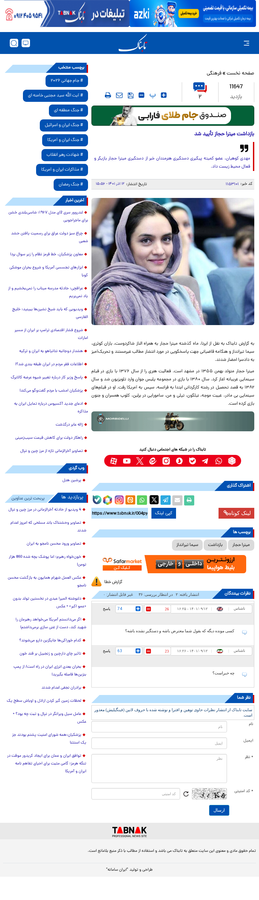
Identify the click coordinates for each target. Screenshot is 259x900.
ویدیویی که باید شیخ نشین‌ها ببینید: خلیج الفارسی (50, 313)
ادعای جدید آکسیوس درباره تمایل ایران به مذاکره (51, 408)
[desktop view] (26, 43)
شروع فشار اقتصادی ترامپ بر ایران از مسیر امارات (51, 334)
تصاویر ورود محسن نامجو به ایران (54, 544)
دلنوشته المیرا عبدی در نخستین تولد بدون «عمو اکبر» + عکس (49, 603)
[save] (130, 95)
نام (251, 724)
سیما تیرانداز (187, 545)
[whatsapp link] (218, 461)
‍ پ (152, 95)
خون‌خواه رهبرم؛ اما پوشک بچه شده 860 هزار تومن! (47, 561)
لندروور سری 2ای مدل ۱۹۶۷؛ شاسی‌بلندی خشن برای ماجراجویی (48, 217)
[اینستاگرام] (118, 499)
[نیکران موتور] (172, 421)
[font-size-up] (163, 95)
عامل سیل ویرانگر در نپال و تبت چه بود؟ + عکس (49, 718)
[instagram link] (166, 461)
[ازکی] (193, 13)
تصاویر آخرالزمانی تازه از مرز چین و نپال (51, 451)
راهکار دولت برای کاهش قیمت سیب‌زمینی (49, 438)
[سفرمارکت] (172, 564)
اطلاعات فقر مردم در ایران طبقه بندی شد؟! (49, 364)
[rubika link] (232, 461)
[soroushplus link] (179, 461)
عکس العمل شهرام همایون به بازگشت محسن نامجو (47, 582)
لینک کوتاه (240, 513)
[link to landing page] (132, 43)
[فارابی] (172, 116)
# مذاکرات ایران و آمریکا (62, 170)
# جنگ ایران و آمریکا (65, 140)
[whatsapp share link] (142, 500)
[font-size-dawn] (141, 95)
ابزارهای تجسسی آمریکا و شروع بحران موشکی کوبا (48, 272)
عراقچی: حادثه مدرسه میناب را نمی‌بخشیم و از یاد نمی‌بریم (48, 292)
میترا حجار (241, 545)
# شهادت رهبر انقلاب (65, 155)
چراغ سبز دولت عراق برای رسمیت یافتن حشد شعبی (49, 237)
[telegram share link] (166, 500)
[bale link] (192, 461)
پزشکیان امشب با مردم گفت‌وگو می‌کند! (51, 391)
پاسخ (106, 609)
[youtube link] (126, 461)
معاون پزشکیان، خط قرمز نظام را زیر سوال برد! (46, 255)
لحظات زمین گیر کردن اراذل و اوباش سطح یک (44, 701)
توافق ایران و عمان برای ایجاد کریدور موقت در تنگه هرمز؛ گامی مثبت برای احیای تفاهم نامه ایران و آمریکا (46, 764)
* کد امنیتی (243, 791)
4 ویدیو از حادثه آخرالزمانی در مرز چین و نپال (44, 510)
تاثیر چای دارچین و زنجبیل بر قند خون (50, 654)
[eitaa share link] (130, 500)
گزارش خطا (113, 582)
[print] (108, 95)
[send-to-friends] (119, 95)
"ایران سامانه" (117, 870)
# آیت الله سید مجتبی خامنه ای (55, 95)
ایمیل (248, 741)
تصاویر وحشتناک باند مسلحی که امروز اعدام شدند (48, 527)
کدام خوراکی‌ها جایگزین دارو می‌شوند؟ (50, 641)
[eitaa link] (153, 461)
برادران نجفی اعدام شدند (61, 688)
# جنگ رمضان (71, 184)
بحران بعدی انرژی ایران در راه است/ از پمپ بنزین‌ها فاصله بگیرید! (49, 671)
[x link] (140, 461)
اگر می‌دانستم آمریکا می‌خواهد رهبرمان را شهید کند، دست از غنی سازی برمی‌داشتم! (51, 624)
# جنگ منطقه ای (68, 110)
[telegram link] (205, 461)
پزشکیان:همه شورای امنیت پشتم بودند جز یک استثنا (49, 739)
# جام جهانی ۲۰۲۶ (67, 81)
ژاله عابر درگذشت (69, 425)
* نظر (249, 757)
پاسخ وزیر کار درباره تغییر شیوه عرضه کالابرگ (47, 378)
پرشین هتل (71, 480)
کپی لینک (163, 513)
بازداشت (215, 545)
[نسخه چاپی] (189, 500)
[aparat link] (113, 461)
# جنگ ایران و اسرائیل (64, 125)
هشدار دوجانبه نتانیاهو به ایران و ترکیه (51, 351)
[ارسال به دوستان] (177, 500)
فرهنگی (214, 74)
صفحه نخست (240, 74)
